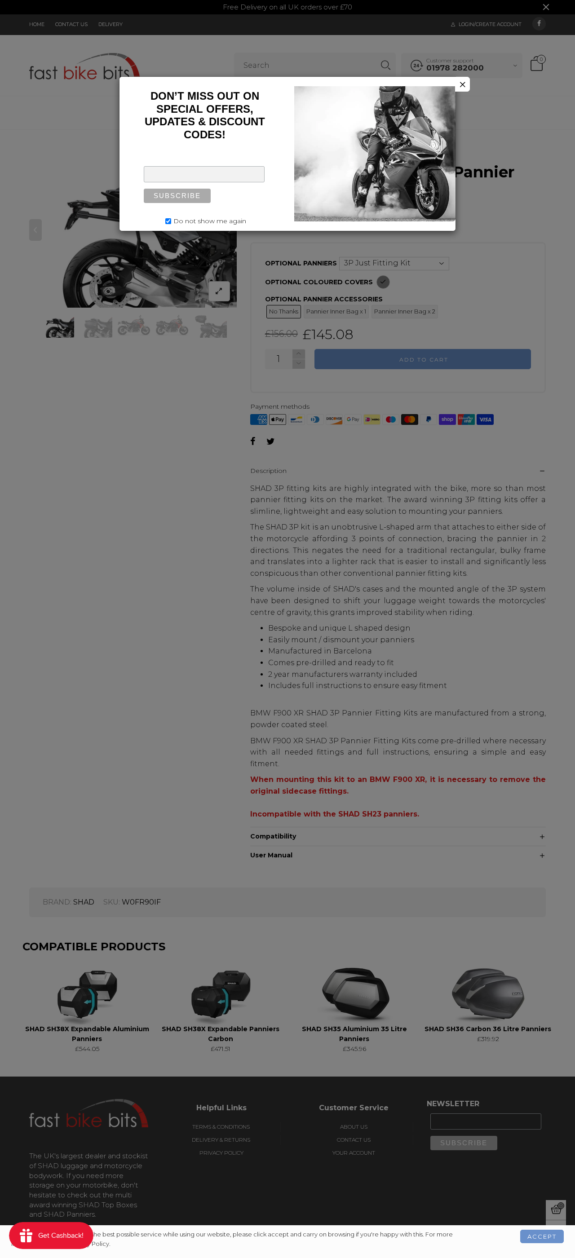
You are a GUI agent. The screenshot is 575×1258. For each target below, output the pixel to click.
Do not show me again (209, 221)
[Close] (462, 84)
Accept (542, 1236)
